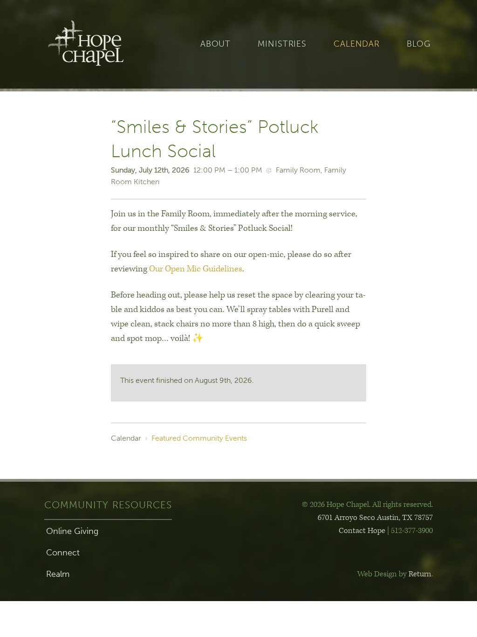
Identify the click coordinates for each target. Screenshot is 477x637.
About (215, 44)
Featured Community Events (199, 438)
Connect (63, 552)
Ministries (282, 44)
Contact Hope (362, 531)
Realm (57, 574)
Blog (419, 44)
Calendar (357, 44)
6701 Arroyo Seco (375, 517)
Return (420, 574)
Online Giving (72, 531)
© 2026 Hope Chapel (335, 504)
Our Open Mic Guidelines (195, 269)
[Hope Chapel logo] (100, 44)
